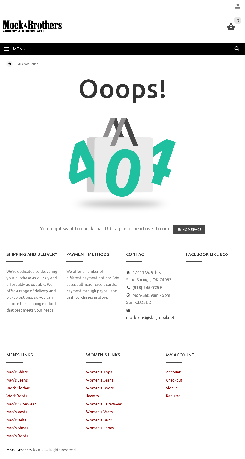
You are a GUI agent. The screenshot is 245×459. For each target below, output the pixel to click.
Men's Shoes (17, 428)
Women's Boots (100, 388)
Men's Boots (17, 436)
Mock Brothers (19, 450)
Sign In (172, 388)
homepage (192, 230)
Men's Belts (16, 420)
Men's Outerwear (21, 404)
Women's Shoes (100, 428)
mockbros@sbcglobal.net (150, 317)
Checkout (174, 380)
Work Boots (16, 396)
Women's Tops (99, 372)
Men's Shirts (17, 372)
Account (173, 372)
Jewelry (92, 396)
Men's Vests (16, 412)
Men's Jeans (17, 380)
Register (173, 396)
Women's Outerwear (104, 404)
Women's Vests (99, 412)
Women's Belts (99, 420)
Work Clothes (18, 388)
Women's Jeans (99, 380)
